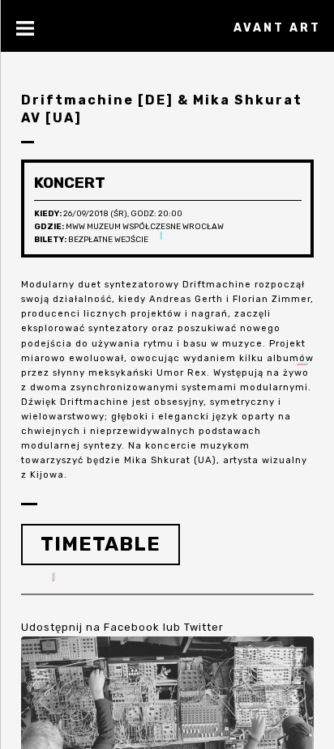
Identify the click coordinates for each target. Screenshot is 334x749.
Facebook (132, 627)
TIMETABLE (101, 544)
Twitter (204, 627)
